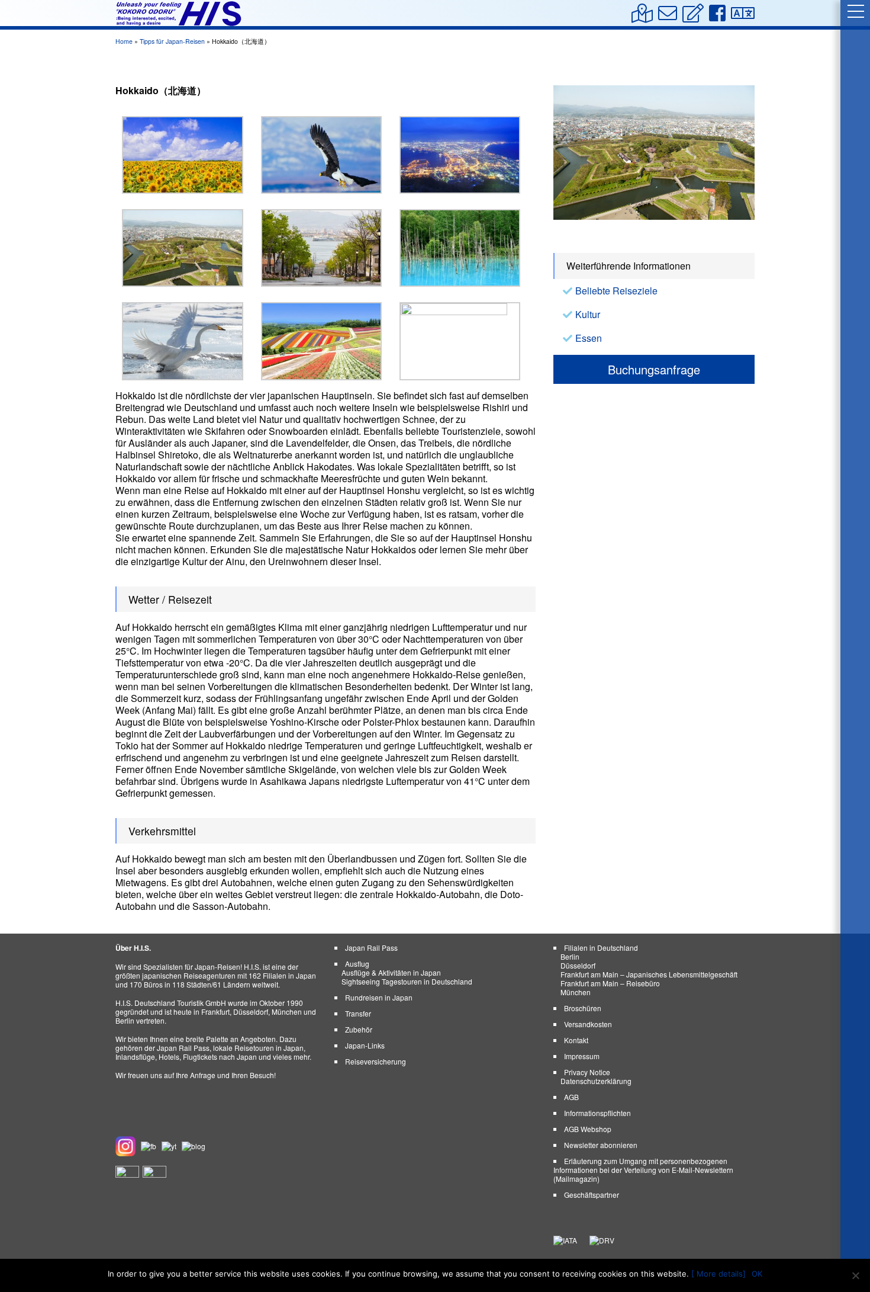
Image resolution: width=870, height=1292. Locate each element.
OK (757, 1273)
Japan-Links (365, 1045)
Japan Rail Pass (371, 947)
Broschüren (582, 1008)
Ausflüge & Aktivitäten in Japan (391, 972)
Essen (588, 338)
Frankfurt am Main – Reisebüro (610, 983)
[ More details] (718, 1273)
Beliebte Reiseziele (616, 290)
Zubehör (358, 1029)
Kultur (587, 314)
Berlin (569, 956)
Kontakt (576, 1040)
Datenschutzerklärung (595, 1081)
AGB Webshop (587, 1129)
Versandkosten (588, 1024)
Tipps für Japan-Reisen (172, 41)
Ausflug (357, 963)
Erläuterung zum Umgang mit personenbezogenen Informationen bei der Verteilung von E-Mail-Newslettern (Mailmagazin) (643, 1170)
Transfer (358, 1013)
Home (124, 41)
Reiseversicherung (375, 1061)
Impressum (582, 1056)
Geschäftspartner (591, 1195)
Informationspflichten (597, 1113)
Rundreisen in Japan (379, 997)
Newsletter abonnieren (600, 1145)
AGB (571, 1097)
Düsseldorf (577, 965)
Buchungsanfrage (654, 369)
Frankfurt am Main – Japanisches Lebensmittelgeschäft (648, 974)
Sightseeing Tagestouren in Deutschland (406, 981)
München (575, 992)
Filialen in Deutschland (601, 947)
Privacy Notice (587, 1072)
